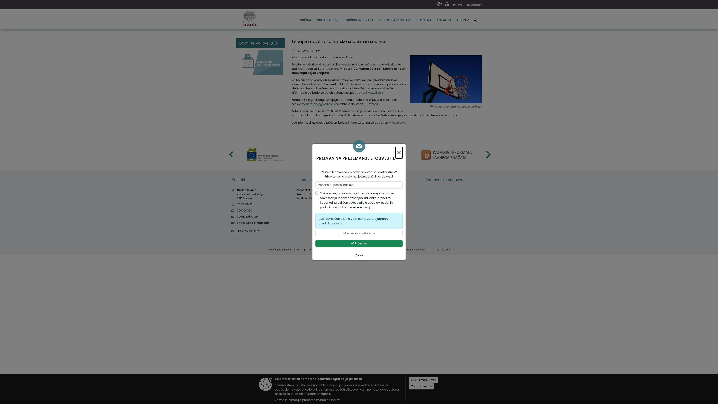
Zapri (359, 255)
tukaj (366, 207)
